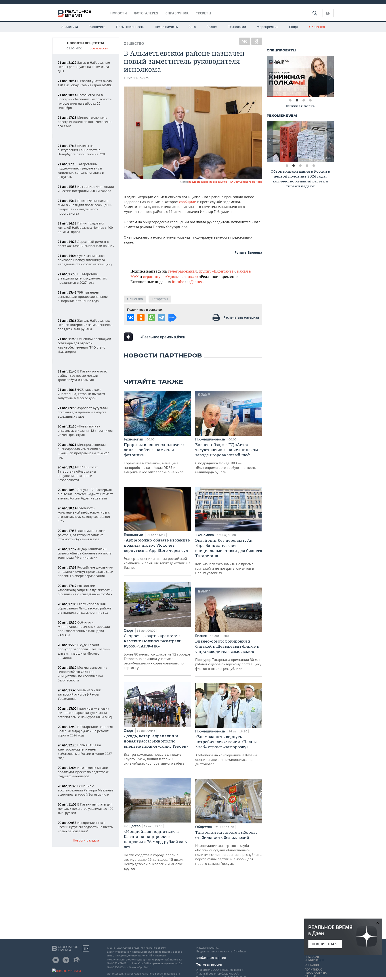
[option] (300, 76)
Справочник (177, 13)
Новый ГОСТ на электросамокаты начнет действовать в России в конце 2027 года (85, 751)
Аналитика (69, 27)
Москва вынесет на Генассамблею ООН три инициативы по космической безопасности (82, 673)
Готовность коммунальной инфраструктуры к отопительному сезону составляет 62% (84, 514)
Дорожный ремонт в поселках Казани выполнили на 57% (86, 243)
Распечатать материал (241, 317)
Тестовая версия (209, 964)
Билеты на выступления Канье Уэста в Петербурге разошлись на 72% (81, 150)
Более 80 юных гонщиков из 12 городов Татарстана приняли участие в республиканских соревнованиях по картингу (157, 651)
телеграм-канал (182, 271)
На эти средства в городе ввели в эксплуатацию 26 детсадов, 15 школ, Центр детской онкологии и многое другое (155, 850)
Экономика (97, 27)
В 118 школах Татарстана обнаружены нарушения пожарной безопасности (78, 473)
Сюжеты (203, 13)
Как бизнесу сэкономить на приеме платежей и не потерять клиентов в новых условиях (228, 556)
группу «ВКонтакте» (217, 271)
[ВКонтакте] (244, 41)
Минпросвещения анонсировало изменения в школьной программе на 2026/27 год (83, 450)
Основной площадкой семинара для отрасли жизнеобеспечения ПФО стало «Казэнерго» (84, 345)
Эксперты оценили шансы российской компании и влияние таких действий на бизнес (157, 553)
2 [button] (297, 100)
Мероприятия (267, 27)
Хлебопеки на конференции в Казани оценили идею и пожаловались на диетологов (226, 750)
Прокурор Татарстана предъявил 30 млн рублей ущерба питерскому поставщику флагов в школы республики (228, 655)
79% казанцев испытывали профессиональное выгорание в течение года (83, 296)
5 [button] (313, 165)
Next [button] (330, 76)
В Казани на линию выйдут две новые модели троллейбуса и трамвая (82, 375)
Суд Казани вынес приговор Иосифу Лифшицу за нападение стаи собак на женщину (85, 260)
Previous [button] (270, 76)
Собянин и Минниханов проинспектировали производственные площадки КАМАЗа (84, 628)
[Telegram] (161, 317)
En (328, 13)
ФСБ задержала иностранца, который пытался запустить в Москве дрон (81, 393)
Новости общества (86, 43)
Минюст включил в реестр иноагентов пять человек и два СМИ (84, 121)
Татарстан (160, 299)
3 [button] (303, 100)
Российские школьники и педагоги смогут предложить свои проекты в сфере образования (85, 571)
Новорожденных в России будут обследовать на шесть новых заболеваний (85, 827)
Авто (192, 27)
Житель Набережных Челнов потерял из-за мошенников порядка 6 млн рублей (85, 324)
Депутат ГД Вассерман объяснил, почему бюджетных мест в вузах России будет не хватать (85, 494)
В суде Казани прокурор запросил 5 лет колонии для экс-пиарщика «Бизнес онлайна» (84, 651)
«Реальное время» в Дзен (163, 336)
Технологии (237, 27)
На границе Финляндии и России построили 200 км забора (86, 188)
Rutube (178, 281)
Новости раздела (86, 840)
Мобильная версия (211, 958)
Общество (317, 27)
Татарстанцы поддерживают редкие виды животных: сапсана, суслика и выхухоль (81, 170)
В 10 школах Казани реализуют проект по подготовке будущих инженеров (83, 772)
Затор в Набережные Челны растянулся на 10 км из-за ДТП (84, 66)
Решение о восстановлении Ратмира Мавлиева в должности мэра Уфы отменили (85, 790)
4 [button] (310, 100)
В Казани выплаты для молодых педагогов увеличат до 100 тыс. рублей (85, 808)
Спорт (293, 27)
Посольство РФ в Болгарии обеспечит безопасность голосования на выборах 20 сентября (84, 101)
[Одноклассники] (256, 41)
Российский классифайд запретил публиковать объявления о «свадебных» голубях (85, 590)
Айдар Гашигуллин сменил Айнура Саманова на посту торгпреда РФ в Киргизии (84, 553)
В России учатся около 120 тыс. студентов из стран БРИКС (85, 83)
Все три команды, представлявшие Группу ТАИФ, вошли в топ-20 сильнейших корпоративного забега (156, 749)
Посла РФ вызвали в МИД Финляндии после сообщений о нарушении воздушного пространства (85, 207)
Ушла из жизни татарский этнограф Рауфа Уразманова (79, 694)
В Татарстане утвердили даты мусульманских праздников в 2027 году (82, 278)
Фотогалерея (146, 13)
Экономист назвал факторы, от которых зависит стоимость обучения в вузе (81, 535)
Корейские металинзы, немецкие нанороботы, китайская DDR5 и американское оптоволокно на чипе (154, 458)
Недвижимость (166, 27)
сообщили (188, 201)
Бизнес (211, 27)
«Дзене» (196, 281)
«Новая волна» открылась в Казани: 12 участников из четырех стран (85, 430)
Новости (118, 13)
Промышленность (130, 27)
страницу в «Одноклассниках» (170, 276)
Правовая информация (314, 958)
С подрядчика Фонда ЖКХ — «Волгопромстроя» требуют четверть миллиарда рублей (226, 458)
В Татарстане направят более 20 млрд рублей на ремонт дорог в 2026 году (85, 731)
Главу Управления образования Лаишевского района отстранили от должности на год (84, 608)
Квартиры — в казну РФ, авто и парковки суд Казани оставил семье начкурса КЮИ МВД (85, 712)
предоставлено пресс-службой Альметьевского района (225, 181)
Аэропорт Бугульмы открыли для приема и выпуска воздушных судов (83, 412)
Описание (312, 964)
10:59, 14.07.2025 (136, 78)
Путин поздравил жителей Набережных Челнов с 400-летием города (86, 227)
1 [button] (290, 100)
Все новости (99, 48)
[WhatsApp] (151, 317)
